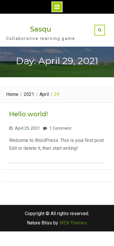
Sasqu (40, 29)
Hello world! (28, 114)
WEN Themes (73, 223)
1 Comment (60, 128)
